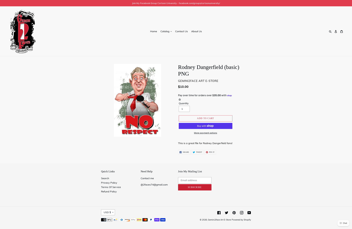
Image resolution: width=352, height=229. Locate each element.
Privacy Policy (109, 182)
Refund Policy (109, 191)
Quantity (184, 103)
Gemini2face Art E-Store (219, 219)
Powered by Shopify (241, 219)
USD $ (107, 212)
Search (105, 178)
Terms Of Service (111, 187)
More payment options (205, 132)
